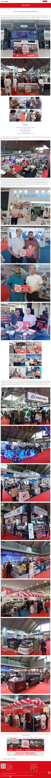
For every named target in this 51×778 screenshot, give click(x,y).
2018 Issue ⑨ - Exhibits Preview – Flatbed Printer (9, 758)
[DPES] (4, 2)
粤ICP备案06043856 (7, 776)
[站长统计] (10, 776)
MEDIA (4, 8)
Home (2, 8)
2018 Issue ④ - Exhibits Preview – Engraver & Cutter (10, 759)
